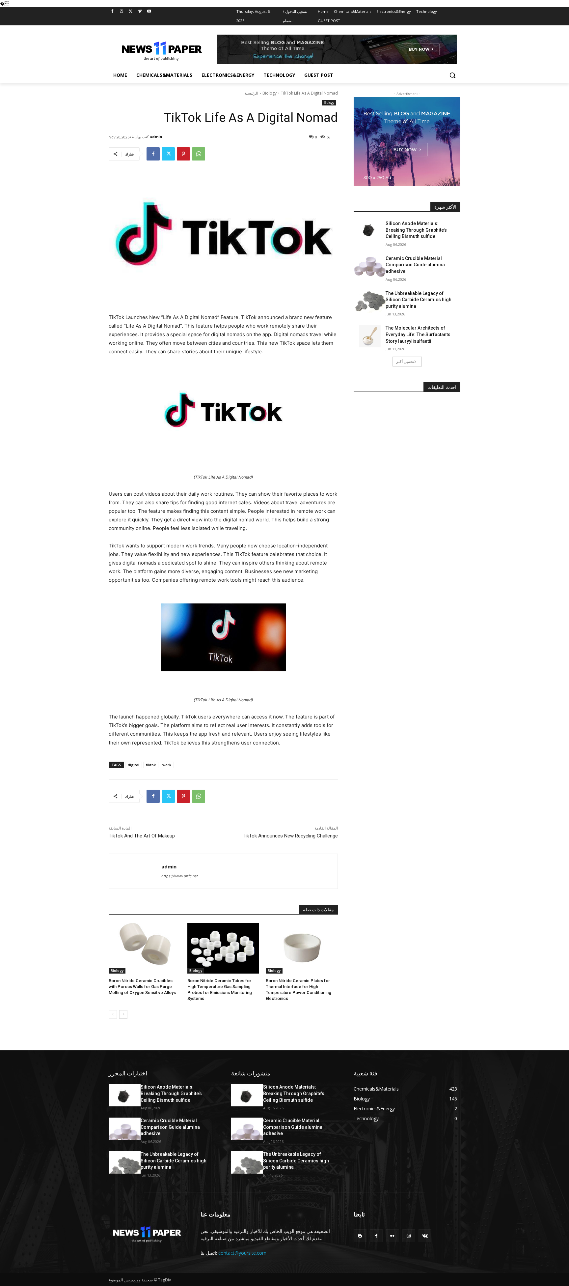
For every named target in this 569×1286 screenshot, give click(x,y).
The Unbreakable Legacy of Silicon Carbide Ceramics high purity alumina (418, 300)
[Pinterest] (183, 154)
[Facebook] (112, 11)
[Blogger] (360, 1235)
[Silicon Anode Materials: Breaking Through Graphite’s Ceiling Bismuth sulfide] (370, 231)
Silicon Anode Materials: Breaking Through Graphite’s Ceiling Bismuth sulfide (416, 230)
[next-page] (123, 1014)
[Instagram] (121, 11)
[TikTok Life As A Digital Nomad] (223, 412)
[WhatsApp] (198, 154)
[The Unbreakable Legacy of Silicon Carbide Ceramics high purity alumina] (370, 301)
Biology (269, 93)
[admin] (135, 871)
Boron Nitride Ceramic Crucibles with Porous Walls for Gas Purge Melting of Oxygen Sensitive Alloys (142, 986)
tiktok (151, 764)
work (166, 764)
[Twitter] (131, 11)
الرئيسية (251, 93)
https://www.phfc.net (179, 876)
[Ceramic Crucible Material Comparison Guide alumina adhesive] (370, 266)
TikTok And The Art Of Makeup (142, 836)
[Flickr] (392, 1235)
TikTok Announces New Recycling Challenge (290, 836)
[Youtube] (149, 11)
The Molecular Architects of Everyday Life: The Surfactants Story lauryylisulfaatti (418, 334)
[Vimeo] (140, 11)
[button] (452, 75)
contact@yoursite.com (242, 1253)
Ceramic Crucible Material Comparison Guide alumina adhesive (415, 265)
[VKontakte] (425, 1235)
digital (133, 764)
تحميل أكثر (405, 361)
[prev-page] (113, 1014)
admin (155, 136)
